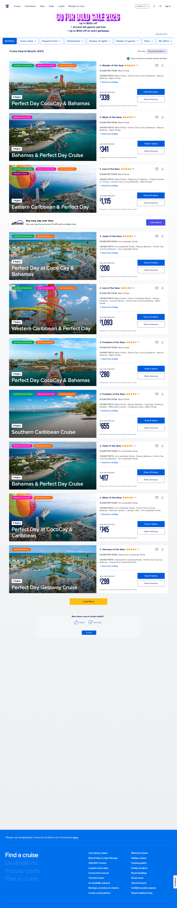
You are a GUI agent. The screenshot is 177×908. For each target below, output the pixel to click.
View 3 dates (151, 143)
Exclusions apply (161, 34)
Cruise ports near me (98, 873)
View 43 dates (151, 472)
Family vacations (139, 868)
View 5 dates (151, 368)
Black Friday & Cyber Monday (102, 858)
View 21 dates (151, 262)
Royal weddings (139, 873)
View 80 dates (151, 92)
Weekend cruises (139, 853)
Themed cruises (96, 878)
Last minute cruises (98, 853)
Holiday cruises (138, 858)
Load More (88, 601)
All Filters (10, 41)
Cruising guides (139, 863)
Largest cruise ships (98, 868)
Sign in (168, 6)
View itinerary (151, 99)
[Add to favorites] (157, 65)
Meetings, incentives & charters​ (103, 888)
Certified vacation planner (143, 888)
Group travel (137, 878)
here (75, 837)
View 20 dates (151, 317)
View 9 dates (151, 524)
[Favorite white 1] (160, 6)
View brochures (139, 883)
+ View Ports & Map (109, 82)
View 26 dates (151, 195)
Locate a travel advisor (99, 893)
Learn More (155, 222)
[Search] (154, 6)
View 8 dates (151, 420)
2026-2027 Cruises (97, 863)
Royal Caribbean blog (141, 893)
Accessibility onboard (99, 883)
